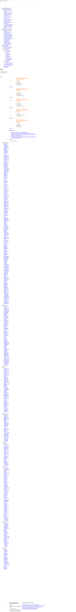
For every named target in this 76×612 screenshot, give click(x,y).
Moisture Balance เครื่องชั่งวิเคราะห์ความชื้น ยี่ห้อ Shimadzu (20, 132)
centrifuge (30, 604)
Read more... (11, 97)
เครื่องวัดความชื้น (31, 605)
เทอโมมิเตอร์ (43, 605)
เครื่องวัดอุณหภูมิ (37, 605)
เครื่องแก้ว (23, 606)
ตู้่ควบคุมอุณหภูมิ (39, 606)
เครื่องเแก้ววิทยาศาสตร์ (29, 606)
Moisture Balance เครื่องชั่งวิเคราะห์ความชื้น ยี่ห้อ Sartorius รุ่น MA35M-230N (22, 133)
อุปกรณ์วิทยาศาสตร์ (25, 604)
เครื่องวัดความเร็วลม (25, 605)
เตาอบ (33, 604)
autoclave (34, 606)
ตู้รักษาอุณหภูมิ (36, 604)
